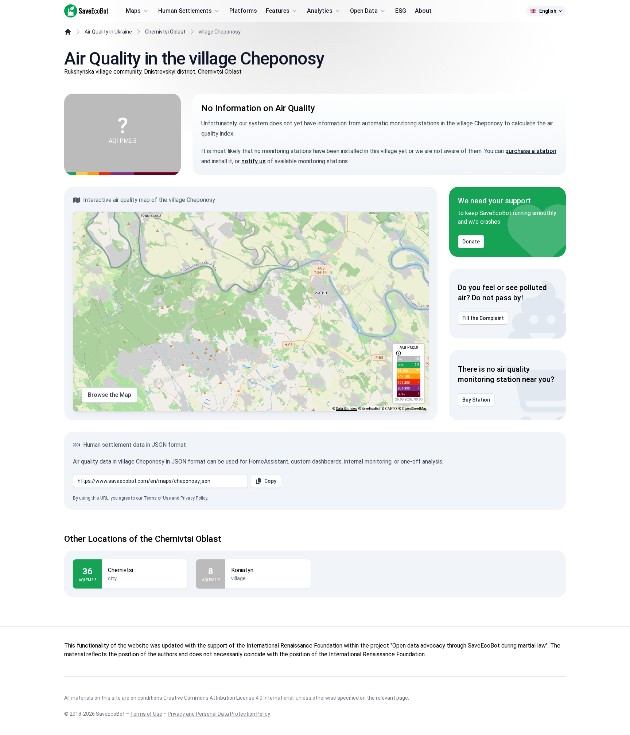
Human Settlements (185, 10)
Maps (133, 10)
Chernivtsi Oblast (165, 32)
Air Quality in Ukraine (108, 32)
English (547, 11)
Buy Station (476, 400)
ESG (400, 10)
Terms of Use (157, 498)
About (423, 10)
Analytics (319, 10)
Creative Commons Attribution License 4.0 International (228, 698)
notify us (253, 161)
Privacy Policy (193, 498)
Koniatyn (242, 570)
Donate (471, 242)
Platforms (243, 10)
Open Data (364, 10)
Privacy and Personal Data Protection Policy (219, 714)
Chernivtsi (120, 570)
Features (277, 10)
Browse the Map (109, 394)
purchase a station (530, 151)
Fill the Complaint (483, 318)
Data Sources (346, 409)
